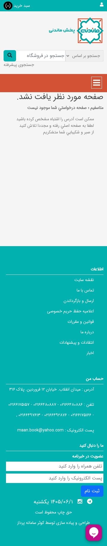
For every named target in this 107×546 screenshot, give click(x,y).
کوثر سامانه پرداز (30, 522)
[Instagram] (80, 501)
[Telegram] (89, 501)
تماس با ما (85, 290)
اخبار (90, 353)
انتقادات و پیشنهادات (76, 342)
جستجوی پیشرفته (19, 64)
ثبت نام (92, 491)
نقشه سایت (84, 280)
